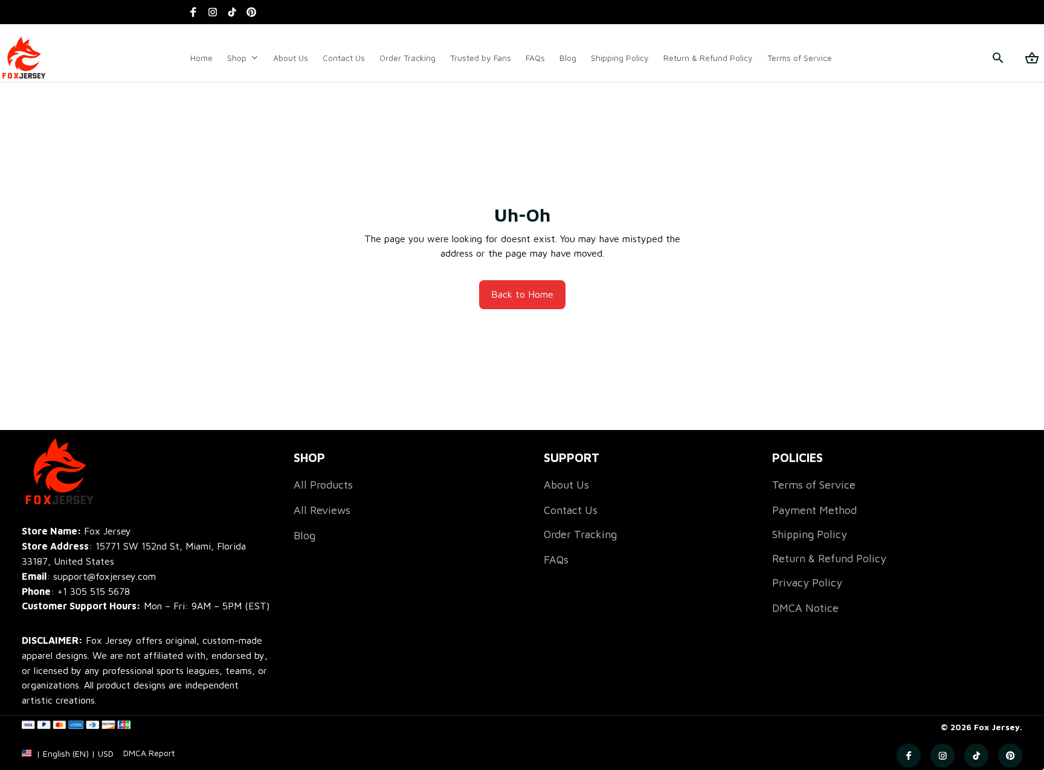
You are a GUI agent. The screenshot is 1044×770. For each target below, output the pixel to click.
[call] (93, 591)
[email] (89, 576)
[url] (149, 753)
